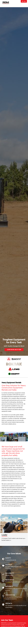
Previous (0, 529)
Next (27, 529)
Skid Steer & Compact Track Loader (13, 536)
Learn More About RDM (14, 349)
